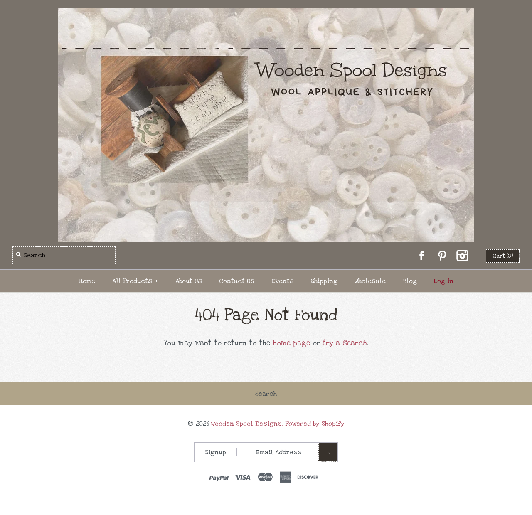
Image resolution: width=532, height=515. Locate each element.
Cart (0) (503, 256)
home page (291, 343)
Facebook (421, 255)
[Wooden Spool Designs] (266, 14)
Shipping (324, 281)
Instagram (462, 255)
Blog (410, 281)
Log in (443, 281)
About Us (188, 281)
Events (282, 281)
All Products (135, 281)
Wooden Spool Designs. (247, 423)
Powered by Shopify (315, 423)
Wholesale (370, 281)
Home (87, 281)
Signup (215, 452)
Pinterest (442, 255)
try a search (345, 343)
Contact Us (236, 281)
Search (266, 393)
